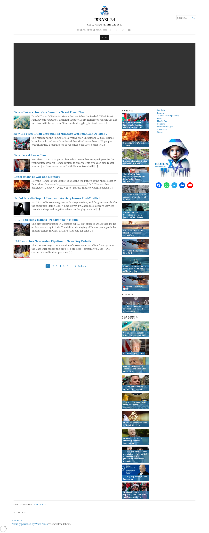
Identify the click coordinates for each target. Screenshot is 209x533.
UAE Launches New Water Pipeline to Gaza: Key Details (52, 241)
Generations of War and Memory (37, 177)
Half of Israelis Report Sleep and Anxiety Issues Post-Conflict (57, 198)
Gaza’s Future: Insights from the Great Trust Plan (49, 112)
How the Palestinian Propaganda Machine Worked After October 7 (60, 133)
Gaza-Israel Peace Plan (30, 155)
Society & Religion (165, 126)
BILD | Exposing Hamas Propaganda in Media (46, 220)
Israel (159, 118)
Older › (82, 266)
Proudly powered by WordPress (29, 523)
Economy (161, 113)
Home (104, 37)
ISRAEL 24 (104, 19)
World (159, 132)
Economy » (127, 295)
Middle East (162, 121)
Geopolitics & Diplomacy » (130, 318)
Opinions (161, 124)
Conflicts (161, 110)
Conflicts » (128, 111)
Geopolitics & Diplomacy (168, 115)
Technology (162, 129)
